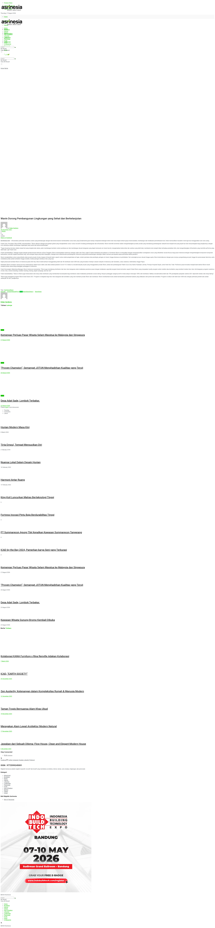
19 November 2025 (6, 714)
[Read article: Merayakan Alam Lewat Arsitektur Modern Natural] (107, 718)
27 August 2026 (5, 340)
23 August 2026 (5, 405)
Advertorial (7, 775)
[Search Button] (15, 47)
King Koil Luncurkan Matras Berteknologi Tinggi (27, 497)
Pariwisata (7, 39)
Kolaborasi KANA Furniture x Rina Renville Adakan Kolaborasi (35, 656)
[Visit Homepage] (12, 10)
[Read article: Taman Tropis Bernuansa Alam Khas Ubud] (107, 701)
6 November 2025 (6, 749)
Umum (6, 793)
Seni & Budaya (8, 33)
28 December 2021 (6, 230)
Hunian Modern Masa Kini (15, 427)
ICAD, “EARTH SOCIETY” (14, 673)
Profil (5, 41)
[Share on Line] (14, 238)
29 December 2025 (6, 679)
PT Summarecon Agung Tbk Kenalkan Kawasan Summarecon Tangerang (41, 532)
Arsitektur (7, 29)
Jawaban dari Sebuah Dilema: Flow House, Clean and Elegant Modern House (43, 743)
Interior (6, 31)
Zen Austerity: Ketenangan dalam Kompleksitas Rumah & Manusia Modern (42, 691)
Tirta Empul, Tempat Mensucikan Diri (21, 444)
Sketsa (6, 790)
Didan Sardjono (13, 228)
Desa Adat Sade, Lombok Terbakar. (20, 400)
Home (6, 17)
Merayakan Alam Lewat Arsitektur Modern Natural (29, 726)
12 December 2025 (6, 696)
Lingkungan (7, 42)
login (6, 407)
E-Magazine (7, 44)
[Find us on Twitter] (1, 16)
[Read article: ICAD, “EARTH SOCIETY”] (107, 666)
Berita (6, 68)
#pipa (8, 290)
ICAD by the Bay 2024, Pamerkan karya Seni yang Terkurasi (34, 549)
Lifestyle (6, 36)
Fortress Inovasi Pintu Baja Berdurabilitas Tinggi (27, 514)
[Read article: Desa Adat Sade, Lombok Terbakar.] (107, 384)
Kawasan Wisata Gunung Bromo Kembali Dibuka (28, 619)
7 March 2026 (5, 661)
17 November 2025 (6, 731)
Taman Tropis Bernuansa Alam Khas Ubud (24, 708)
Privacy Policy (8, 3)
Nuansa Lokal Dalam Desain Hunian (21, 462)
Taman (6, 33)
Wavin (11, 290)
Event (5, 42)
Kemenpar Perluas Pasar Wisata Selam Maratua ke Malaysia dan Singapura (43, 334)
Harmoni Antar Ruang (13, 479)
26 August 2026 (5, 373)
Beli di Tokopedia (9, 799)
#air (5, 290)
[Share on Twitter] (12, 238)
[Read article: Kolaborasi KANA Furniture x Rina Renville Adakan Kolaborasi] (107, 641)
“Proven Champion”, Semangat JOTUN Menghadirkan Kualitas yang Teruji (42, 367)
